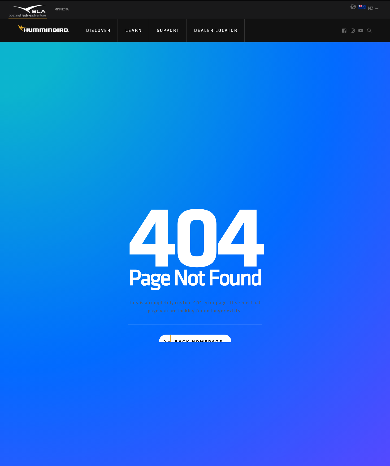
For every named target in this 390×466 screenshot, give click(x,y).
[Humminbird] (39, 30)
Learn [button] (133, 30)
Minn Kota (62, 9)
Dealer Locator (216, 30)
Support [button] (168, 30)
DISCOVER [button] (98, 30)
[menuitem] (99, 30)
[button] (344, 30)
